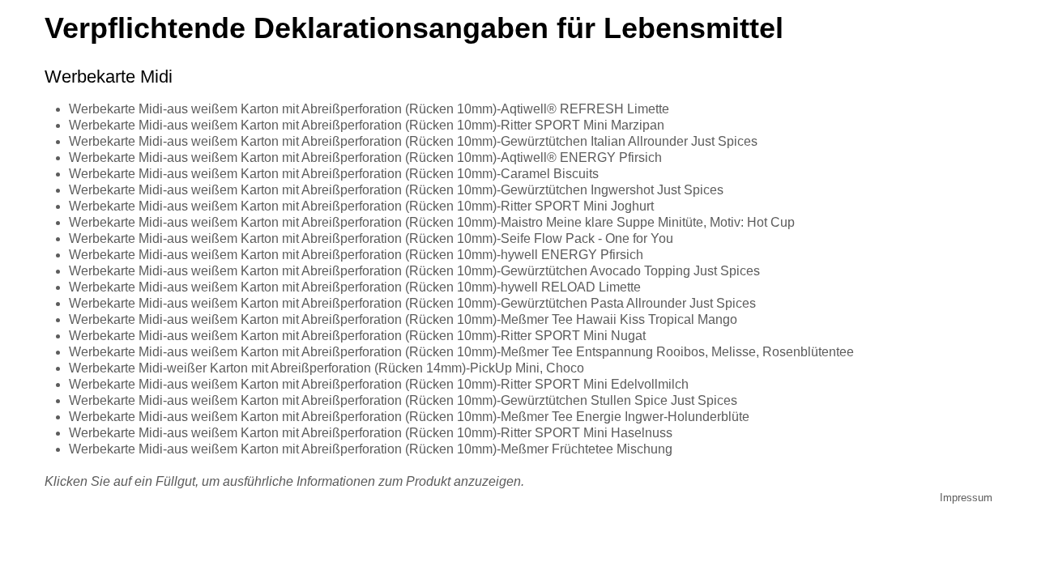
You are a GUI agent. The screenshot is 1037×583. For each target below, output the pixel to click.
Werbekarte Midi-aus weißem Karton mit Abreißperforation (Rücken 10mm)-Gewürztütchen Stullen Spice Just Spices (403, 400)
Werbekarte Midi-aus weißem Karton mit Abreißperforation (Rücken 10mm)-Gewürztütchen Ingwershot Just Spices (396, 190)
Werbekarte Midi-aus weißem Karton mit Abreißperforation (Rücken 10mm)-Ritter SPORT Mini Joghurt (361, 206)
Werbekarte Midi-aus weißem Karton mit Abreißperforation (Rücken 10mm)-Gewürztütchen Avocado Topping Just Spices (414, 271)
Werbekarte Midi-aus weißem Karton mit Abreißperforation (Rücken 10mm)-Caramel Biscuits (334, 174)
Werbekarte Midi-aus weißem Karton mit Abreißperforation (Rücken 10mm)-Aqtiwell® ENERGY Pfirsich (365, 157)
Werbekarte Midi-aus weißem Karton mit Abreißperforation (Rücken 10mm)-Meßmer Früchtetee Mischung (370, 449)
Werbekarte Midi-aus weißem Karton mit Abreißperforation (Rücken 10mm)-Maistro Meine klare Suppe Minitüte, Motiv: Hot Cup (432, 222)
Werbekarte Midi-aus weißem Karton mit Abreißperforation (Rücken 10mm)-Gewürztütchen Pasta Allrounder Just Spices (412, 303)
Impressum (966, 498)
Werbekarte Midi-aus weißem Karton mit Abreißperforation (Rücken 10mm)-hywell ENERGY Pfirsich (356, 255)
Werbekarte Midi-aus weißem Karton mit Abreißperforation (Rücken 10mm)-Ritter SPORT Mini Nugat (357, 336)
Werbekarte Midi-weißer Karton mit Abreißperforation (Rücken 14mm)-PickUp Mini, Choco (326, 368)
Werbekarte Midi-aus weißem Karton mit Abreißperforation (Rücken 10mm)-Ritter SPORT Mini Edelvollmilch (379, 384)
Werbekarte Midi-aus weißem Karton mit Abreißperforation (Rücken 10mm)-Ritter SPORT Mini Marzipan (366, 125)
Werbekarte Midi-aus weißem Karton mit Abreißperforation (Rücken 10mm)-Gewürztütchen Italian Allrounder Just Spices (413, 141)
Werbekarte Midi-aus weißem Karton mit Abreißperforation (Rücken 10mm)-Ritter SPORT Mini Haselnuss (370, 433)
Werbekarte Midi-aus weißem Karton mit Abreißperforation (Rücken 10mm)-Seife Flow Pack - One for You (371, 238)
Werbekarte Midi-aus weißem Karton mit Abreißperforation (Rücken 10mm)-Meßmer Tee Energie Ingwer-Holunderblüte (409, 416)
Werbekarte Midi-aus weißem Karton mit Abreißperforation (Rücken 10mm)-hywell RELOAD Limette (355, 287)
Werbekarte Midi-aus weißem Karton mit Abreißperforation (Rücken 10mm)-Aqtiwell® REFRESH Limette (369, 109)
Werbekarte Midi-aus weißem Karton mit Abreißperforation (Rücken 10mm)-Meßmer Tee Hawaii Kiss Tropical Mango (403, 319)
